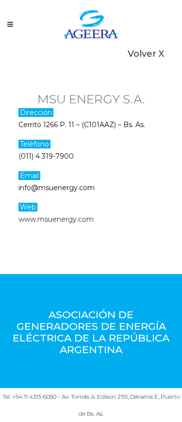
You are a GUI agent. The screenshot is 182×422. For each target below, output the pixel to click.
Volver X (146, 54)
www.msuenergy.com (56, 219)
